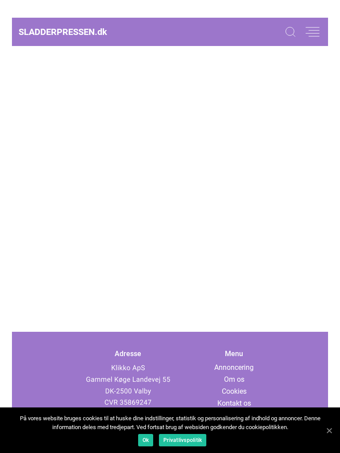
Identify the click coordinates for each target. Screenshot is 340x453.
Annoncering (234, 367)
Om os (234, 379)
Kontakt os (234, 403)
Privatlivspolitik (182, 440)
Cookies (234, 391)
